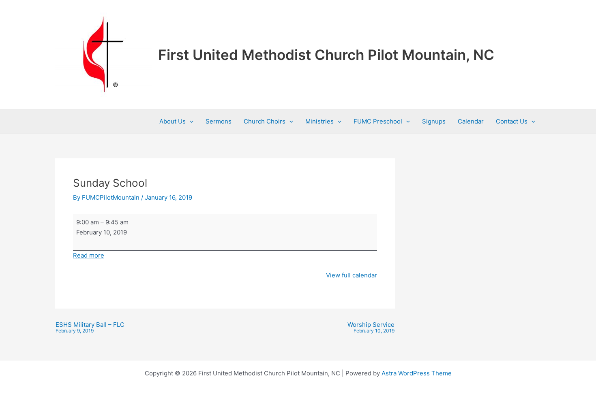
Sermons (219, 121)
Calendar (471, 121)
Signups (434, 121)
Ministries (319, 121)
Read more (88, 255)
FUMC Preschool (378, 121)
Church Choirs (264, 121)
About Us (172, 121)
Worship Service (370, 328)
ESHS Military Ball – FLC (90, 328)
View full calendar (351, 275)
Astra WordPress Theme (417, 373)
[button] (189, 121)
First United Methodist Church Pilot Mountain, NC (326, 54)
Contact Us (511, 121)
